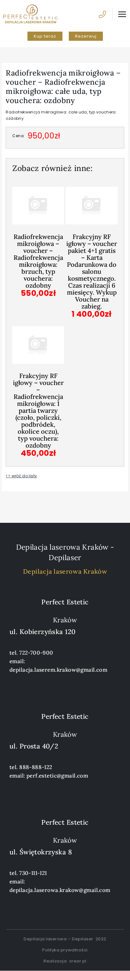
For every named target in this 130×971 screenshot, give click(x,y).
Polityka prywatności (64, 950)
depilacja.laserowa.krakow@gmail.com (59, 890)
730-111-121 (33, 873)
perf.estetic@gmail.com (57, 775)
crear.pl (77, 961)
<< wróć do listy (21, 476)
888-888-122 (35, 767)
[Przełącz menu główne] (119, 14)
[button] (44, 36)
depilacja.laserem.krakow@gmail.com (58, 669)
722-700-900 (36, 652)
